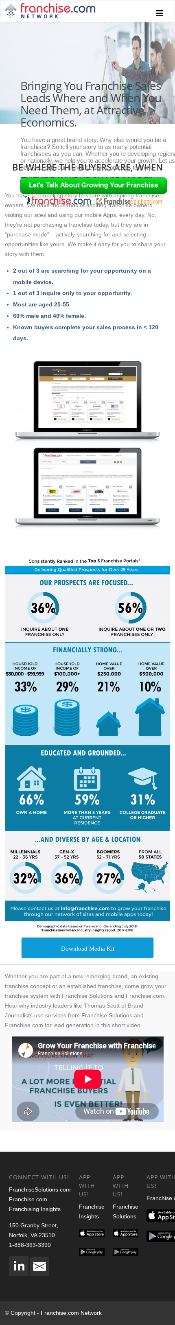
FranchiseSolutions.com (40, 1189)
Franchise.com (28, 1199)
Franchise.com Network (71, 1313)
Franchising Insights (35, 1209)
